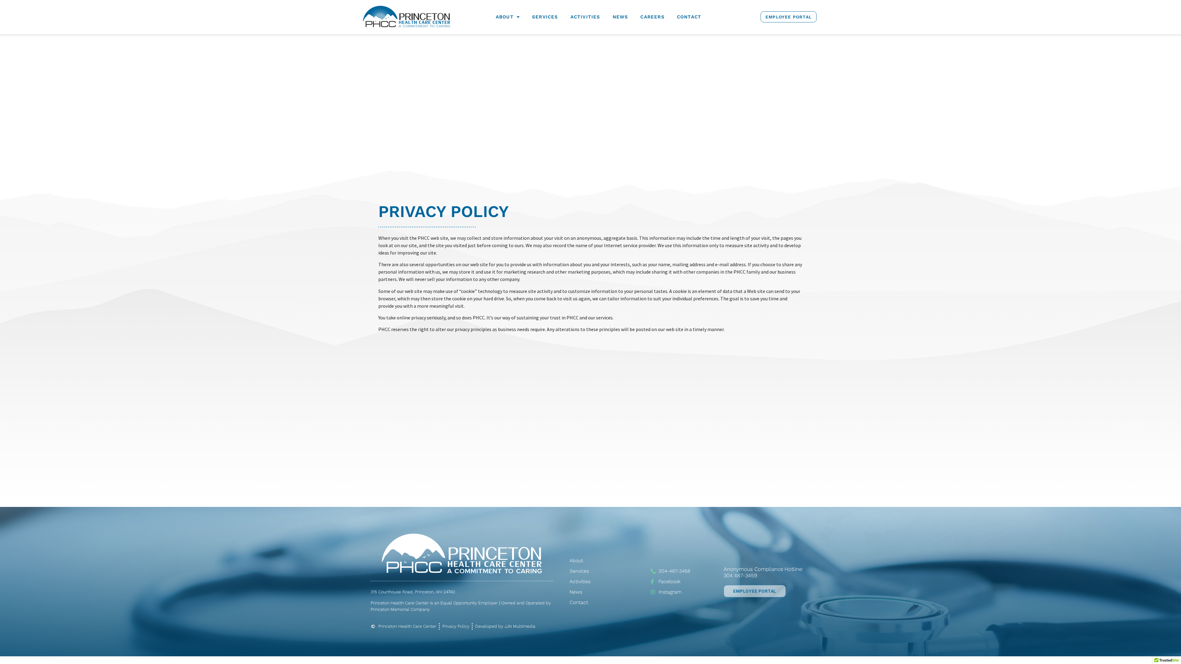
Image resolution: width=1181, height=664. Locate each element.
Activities (585, 17)
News (620, 17)
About (505, 17)
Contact (689, 17)
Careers (652, 17)
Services (545, 17)
